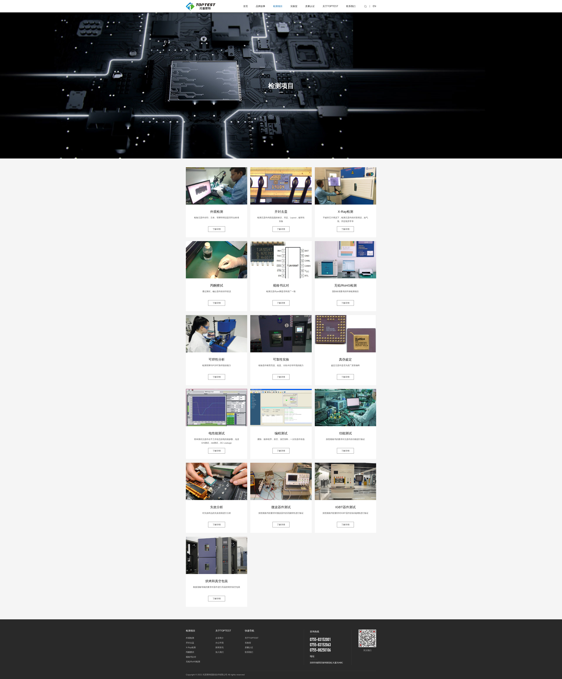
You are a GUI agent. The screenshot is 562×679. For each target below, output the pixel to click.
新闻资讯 (219, 647)
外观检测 (190, 638)
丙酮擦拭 (190, 652)
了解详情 (217, 229)
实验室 (248, 643)
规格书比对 (191, 657)
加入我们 (219, 652)
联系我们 (249, 652)
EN (374, 6)
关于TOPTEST (251, 638)
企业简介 (219, 638)
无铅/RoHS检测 (193, 661)
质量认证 (249, 647)
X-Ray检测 (191, 647)
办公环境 (219, 643)
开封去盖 (190, 643)
